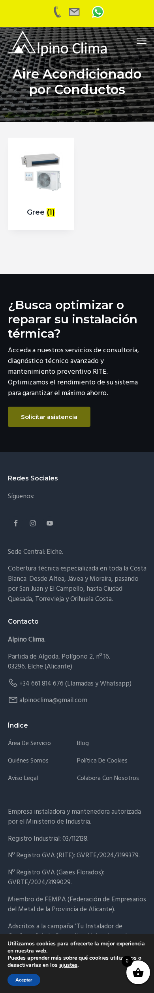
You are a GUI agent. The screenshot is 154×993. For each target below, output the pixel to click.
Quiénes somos (28, 761)
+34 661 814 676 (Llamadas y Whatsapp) (75, 683)
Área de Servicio (29, 744)
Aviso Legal (23, 779)
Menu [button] (132, 40)
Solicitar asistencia (49, 417)
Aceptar (23, 980)
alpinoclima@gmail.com (53, 700)
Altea (56, 579)
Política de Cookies (102, 761)
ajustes (68, 965)
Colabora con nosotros (108, 779)
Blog (83, 744)
